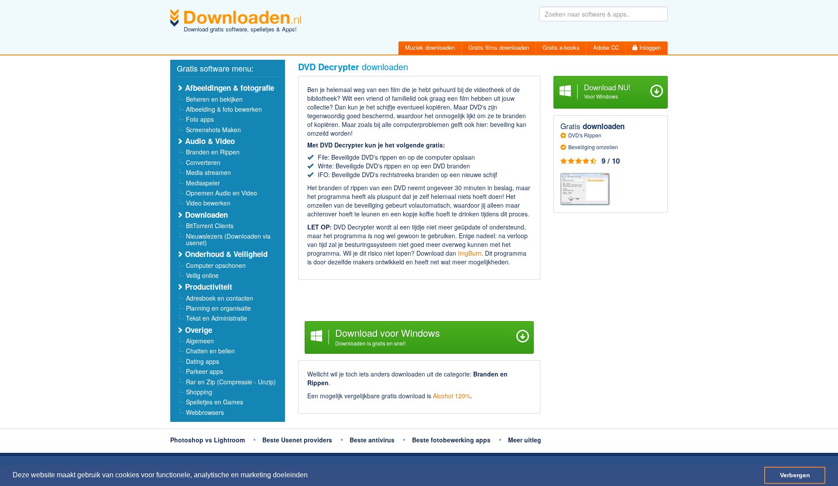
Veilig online (202, 275)
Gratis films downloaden (498, 47)
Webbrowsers (205, 412)
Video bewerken (208, 203)
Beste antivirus (372, 439)
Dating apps (202, 361)
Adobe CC (606, 47)
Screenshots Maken (213, 129)
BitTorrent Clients (210, 225)
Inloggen (649, 47)
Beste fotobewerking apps (451, 439)
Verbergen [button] (795, 475)
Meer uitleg (524, 439)
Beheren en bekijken (214, 99)
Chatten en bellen (210, 350)
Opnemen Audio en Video (221, 192)
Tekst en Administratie (216, 318)
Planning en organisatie (218, 308)
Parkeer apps (204, 371)
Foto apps (200, 119)
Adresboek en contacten (219, 298)
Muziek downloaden (430, 47)
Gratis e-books (561, 47)
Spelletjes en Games (214, 401)
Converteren (203, 162)
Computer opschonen (216, 265)
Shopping (199, 391)
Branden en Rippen (213, 151)
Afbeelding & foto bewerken (224, 109)
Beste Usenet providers (297, 439)
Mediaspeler (203, 182)
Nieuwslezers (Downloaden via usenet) (228, 239)
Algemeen (200, 340)
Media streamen (208, 172)
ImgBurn (469, 253)
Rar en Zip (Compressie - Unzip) (231, 381)
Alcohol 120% (452, 395)
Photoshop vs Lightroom (207, 439)
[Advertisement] (419, 301)
